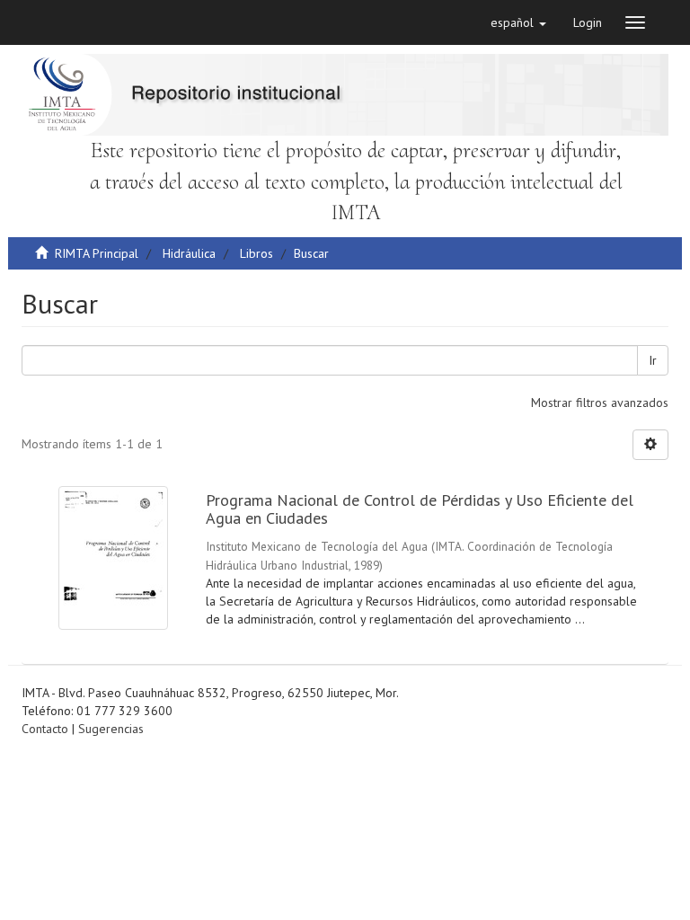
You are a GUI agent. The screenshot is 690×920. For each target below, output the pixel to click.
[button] (518, 22)
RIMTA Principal (96, 253)
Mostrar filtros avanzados (599, 402)
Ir (653, 360)
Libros (256, 253)
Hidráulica (189, 253)
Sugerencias (111, 729)
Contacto (45, 729)
